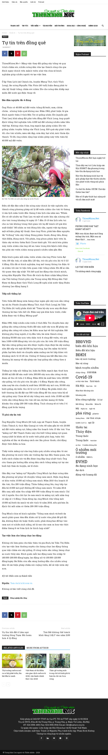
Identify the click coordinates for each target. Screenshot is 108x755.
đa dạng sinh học (87, 465)
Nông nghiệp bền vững (18, 598)
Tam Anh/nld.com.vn (21, 583)
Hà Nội (80, 385)
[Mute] (98, 324)
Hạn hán (89, 386)
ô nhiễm (80, 456)
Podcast (41, 2)
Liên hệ (33, 2)
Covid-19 (84, 376)
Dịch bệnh (95, 381)
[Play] (77, 324)
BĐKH (81, 354)
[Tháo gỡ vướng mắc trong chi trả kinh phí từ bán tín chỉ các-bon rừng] (59, 661)
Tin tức (25, 26)
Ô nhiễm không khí (89, 445)
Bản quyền (24, 2)
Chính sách (93, 26)
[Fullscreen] (102, 324)
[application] (90, 318)
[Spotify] (60, 738)
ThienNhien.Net (90, 218)
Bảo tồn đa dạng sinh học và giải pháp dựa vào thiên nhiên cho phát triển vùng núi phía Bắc (91, 180)
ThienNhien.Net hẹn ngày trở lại (90, 159)
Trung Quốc (82, 435)
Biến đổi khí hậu (85, 350)
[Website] (66, 738)
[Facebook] (5, 53)
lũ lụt (100, 399)
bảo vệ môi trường (85, 359)
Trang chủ (14, 26)
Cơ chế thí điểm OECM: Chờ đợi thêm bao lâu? (90, 190)
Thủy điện (84, 431)
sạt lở (91, 422)
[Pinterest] (18, 53)
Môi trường (59, 26)
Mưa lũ (98, 404)
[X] (11, 53)
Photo (83, 243)
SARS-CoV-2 (81, 423)
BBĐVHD (83, 341)
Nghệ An (84, 409)
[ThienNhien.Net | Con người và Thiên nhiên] (54, 13)
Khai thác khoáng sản (85, 390)
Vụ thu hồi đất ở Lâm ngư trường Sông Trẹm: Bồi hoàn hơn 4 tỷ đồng (17, 635)
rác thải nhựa (93, 418)
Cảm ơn (14, 2)
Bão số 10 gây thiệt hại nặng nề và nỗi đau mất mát (90, 198)
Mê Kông (80, 404)
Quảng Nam (80, 418)
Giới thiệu (5, 2)
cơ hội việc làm (82, 381)
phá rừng (83, 413)
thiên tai (81, 427)
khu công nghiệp (85, 399)
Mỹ (77, 408)
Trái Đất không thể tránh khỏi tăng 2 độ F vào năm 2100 (54, 634)
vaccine (93, 440)
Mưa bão (89, 404)
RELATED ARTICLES (13, 648)
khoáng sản (81, 395)
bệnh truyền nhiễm (87, 367)
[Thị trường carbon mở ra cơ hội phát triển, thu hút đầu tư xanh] (12, 661)
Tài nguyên (47, 26)
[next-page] (8, 684)
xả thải (78, 445)
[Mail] (54, 738)
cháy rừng (80, 372)
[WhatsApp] (24, 53)
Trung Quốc (82, 440)
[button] (102, 25)
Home (4, 33)
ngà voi (92, 409)
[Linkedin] (47, 738)
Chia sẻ (80, 251)
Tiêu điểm (34, 26)
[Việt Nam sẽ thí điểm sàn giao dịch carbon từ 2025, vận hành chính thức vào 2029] (36, 661)
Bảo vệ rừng (82, 363)
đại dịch (80, 470)
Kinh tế (12, 33)
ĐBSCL (90, 457)
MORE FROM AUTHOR (38, 648)
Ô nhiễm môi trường (86, 451)
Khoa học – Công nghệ (76, 26)
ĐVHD (81, 461)
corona (91, 372)
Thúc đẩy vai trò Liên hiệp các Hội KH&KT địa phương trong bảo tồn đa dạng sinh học (90, 168)
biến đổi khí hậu (87, 345)
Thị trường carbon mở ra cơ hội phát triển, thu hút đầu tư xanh (12, 673)
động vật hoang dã (86, 474)
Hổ (95, 386)
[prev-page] (3, 684)
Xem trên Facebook (82, 248)
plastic (96, 413)
